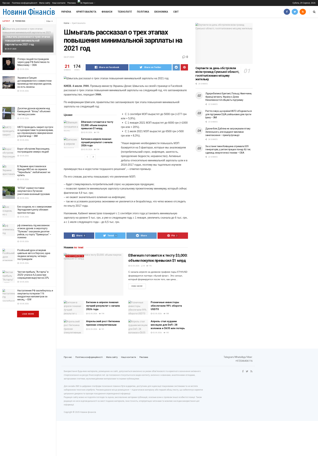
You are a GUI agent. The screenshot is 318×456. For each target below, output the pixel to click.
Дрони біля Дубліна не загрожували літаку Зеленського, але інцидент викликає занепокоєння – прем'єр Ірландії (227, 131)
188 (167, 314)
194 (97, 149)
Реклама (71, 3)
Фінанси (107, 11)
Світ (176, 11)
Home (66, 23)
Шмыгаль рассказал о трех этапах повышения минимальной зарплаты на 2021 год (27, 40)
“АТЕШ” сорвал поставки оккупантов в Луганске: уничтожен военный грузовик (33, 191)
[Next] (93, 157)
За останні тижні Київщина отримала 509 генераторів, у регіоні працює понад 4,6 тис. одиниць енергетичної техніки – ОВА (228, 149)
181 (102, 329)
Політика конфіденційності (24, 3)
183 (167, 333)
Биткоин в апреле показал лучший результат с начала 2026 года (96, 142)
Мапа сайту (44, 3)
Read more (137, 286)
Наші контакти (58, 3)
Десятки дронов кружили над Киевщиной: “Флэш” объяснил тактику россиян (33, 111)
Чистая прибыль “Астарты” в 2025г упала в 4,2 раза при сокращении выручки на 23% (33, 275)
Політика (143, 11)
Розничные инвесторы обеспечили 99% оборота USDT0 (166, 306)
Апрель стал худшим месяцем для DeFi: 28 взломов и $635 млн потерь (168, 325)
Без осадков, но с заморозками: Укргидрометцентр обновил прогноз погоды (34, 209)
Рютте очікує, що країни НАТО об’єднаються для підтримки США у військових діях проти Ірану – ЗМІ (228, 114)
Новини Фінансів (28, 12)
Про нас (6, 3)
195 (97, 132)
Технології (125, 11)
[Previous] (87, 157)
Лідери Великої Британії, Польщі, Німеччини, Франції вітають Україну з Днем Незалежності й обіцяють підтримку (228, 96)
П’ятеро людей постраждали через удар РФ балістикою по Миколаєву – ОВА (33, 62)
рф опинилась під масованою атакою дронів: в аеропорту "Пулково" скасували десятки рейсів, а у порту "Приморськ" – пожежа (34, 231)
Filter (48, 21)
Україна (66, 11)
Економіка (161, 11)
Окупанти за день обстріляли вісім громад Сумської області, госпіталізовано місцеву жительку (217, 73)
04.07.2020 (69, 57)
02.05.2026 (87, 132)
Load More (28, 314)
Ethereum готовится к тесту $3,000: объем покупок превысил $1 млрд (97, 125)
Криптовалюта (86, 11)
